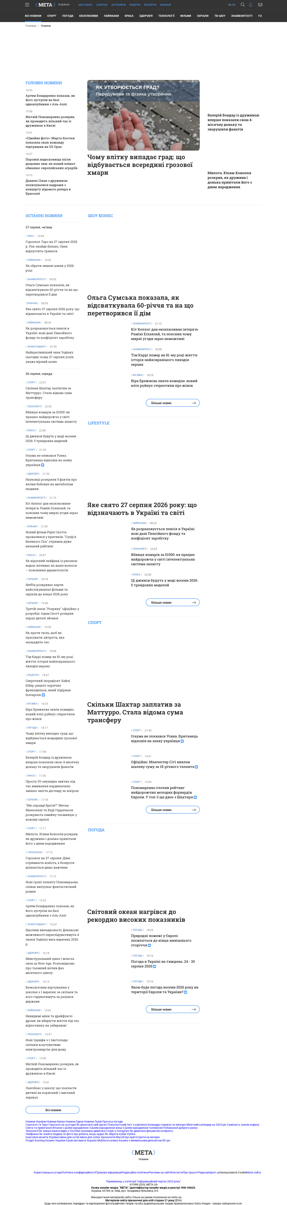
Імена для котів (69, 1137)
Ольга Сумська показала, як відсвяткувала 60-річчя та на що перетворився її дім (52, 289)
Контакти (177, 1172)
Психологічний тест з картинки (127, 1124)
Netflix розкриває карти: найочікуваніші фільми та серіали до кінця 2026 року (47, 589)
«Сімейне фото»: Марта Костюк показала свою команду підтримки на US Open (50, 142)
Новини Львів (93, 1121)
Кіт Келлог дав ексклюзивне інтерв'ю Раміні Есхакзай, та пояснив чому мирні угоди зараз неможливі (164, 334)
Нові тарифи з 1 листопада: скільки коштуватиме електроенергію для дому (47, 1044)
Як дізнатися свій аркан (91, 1124)
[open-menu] (27, 4)
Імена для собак (90, 1137)
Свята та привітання (39, 1127)
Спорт (51, 15)
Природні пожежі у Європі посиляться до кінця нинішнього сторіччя (161, 940)
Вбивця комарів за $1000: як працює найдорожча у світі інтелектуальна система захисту (51, 416)
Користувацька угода (48, 1172)
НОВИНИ (64, 4)
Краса (129, 15)
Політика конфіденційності (79, 1172)
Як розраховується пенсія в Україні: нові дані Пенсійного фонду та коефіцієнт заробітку (50, 333)
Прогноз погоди (112, 1121)
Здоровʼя (145, 15)
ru (233, 5)
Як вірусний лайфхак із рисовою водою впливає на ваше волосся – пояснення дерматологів (52, 565)
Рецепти (134, 5)
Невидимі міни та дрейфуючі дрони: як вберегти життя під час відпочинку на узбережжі (52, 1020)
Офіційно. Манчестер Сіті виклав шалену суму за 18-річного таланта (162, 764)
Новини (143, 1159)
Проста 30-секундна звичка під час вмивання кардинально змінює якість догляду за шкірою (52, 786)
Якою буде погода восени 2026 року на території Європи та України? (164, 989)
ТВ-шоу (219, 15)
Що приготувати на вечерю (142, 1137)
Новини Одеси (74, 1121)
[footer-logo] (143, 1153)
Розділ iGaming (35, 1140)
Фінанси (165, 5)
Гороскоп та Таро (37, 1124)
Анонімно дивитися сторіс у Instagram (105, 1130)
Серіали (203, 15)
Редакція (203, 1172)
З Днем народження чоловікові (143, 1127)
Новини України (36, 1121)
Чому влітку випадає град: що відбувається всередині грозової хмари (140, 165)
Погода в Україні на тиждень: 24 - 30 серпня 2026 (163, 963)
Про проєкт (190, 1172)
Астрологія (118, 5)
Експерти (150, 5)
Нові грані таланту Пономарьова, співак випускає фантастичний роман (52, 886)
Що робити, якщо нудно (89, 1134)
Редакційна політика (135, 1172)
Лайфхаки (111, 15)
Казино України (55, 1140)
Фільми (185, 15)
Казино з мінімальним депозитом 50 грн (144, 1140)
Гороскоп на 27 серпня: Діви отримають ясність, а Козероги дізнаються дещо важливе (50, 862)
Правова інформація (109, 1172)
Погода (67, 15)
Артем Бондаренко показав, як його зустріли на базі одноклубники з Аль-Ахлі (50, 99)
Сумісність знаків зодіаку (243, 1124)
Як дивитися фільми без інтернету (151, 1130)
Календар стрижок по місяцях (166, 1124)
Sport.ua (214, 1172)
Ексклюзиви (88, 15)
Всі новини (33, 15)
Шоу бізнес (85, 5)
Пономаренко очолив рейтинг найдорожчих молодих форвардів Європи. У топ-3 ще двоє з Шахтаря (162, 792)
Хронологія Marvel (112, 1137)
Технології (166, 15)
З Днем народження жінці (105, 1127)
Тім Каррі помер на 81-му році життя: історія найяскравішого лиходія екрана (50, 661)
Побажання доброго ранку (180, 1127)
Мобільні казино (107, 1140)
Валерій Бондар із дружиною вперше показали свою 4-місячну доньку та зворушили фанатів (233, 122)
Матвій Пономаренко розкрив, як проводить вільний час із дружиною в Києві (50, 121)
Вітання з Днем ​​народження (71, 1127)
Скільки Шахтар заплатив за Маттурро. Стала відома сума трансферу (49, 392)
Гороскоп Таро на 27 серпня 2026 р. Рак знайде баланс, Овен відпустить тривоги (51, 246)
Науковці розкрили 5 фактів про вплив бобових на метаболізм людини (51, 484)
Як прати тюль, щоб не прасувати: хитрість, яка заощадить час (45, 637)
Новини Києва (55, 1121)
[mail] (260, 5)
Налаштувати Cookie (233, 1172)
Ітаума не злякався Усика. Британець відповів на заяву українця (49, 460)
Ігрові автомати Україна (81, 1140)
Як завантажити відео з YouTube (59, 1130)
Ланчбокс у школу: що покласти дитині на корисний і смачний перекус (51, 1092)
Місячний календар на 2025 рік (206, 1124)
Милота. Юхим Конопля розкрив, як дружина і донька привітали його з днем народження (230, 179)
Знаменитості (241, 15)
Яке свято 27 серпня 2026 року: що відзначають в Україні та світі (142, 508)
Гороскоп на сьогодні (62, 1124)
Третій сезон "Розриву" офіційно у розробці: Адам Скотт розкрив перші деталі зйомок (52, 613)
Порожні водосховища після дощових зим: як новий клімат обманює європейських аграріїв (52, 163)
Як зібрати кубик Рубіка (120, 1134)
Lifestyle (102, 5)
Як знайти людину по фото (56, 1134)
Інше (28, 1137)
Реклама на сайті (160, 1172)
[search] (243, 5)
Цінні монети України (45, 1137)
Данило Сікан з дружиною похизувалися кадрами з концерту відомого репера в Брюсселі (48, 186)
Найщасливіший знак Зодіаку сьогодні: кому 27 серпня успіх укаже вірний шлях (50, 357)
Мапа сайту (253, 1172)
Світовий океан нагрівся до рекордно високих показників (136, 915)
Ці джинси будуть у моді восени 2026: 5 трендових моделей (164, 582)
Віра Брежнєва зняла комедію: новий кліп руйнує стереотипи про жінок (50, 714)
